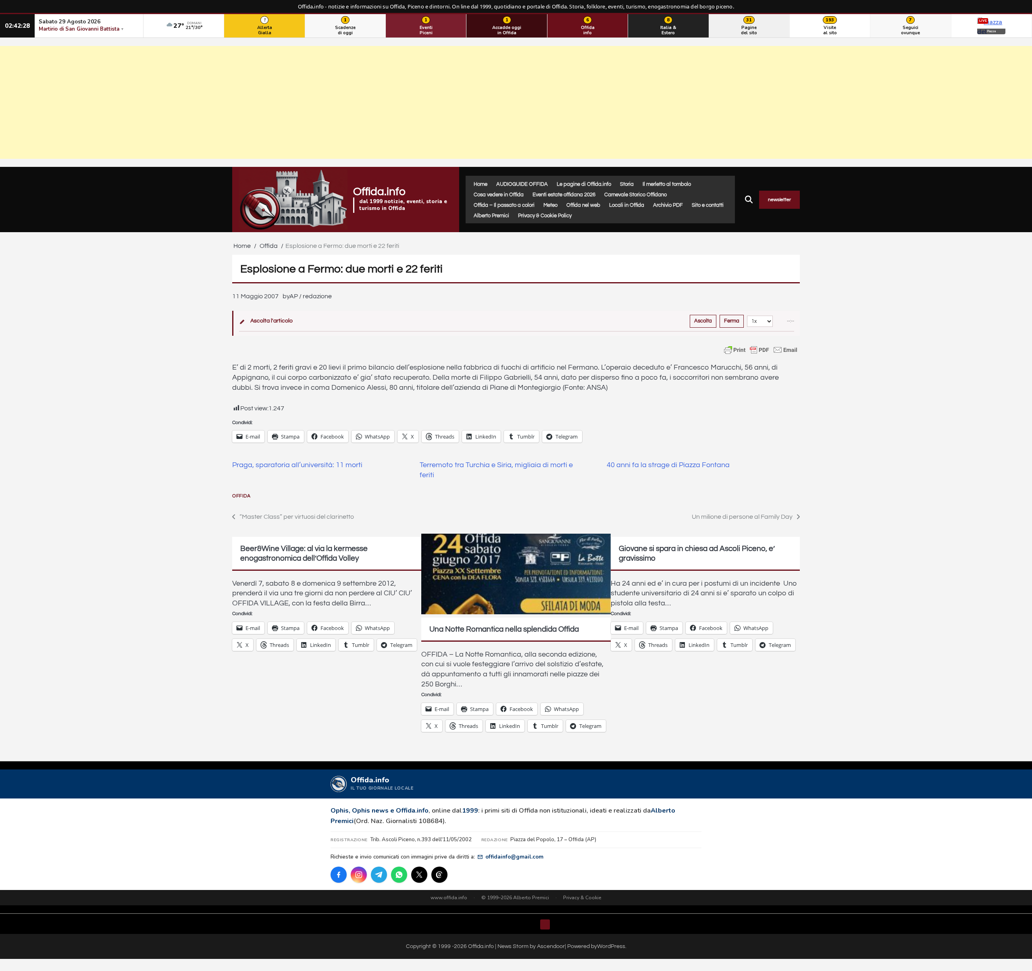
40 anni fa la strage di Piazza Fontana (668, 465)
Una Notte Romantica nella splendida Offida (504, 629)
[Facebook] (339, 875)
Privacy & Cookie (582, 897)
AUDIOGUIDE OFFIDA (522, 184)
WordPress (611, 946)
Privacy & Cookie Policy (545, 215)
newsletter (779, 199)
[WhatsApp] (399, 875)
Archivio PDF (668, 205)
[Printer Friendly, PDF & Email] (761, 350)
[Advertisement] (516, 102)
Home (480, 184)
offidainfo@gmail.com (514, 857)
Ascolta (703, 321)
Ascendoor (551, 946)
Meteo (550, 205)
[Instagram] (359, 875)
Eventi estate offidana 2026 (564, 195)
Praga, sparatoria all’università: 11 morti (297, 465)
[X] (419, 875)
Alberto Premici (491, 215)
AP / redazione (310, 296)
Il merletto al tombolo (667, 184)
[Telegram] (379, 875)
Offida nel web (583, 205)
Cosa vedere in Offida (499, 195)
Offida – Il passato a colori (504, 205)
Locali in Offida (626, 205)
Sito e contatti (708, 205)
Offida (241, 496)
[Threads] (439, 875)
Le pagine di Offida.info (584, 184)
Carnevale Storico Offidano (635, 195)
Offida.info (379, 192)
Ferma (731, 321)
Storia (627, 184)
